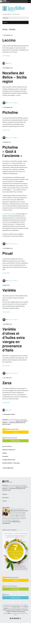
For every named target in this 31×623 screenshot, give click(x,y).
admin (10, 63)
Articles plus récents (9, 414)
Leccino (9, 40)
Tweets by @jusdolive (7, 468)
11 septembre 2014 (7, 35)
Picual (7, 253)
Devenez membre (15, 440)
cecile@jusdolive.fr (16, 521)
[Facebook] (10, 618)
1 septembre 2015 (7, 324)
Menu (6, 22)
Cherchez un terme (15, 597)
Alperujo (4, 453)
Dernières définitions (7, 446)
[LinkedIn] (16, 618)
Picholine (10, 112)
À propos (4, 494)
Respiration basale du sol (8, 449)
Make (9, 613)
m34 (13, 606)
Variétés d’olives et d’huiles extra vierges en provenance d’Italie (13, 339)
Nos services (5, 497)
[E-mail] (18, 618)
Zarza (7, 382)
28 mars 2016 (5, 285)
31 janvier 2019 (6, 142)
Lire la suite (6, 56)
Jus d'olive (4, 419)
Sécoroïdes (5, 456)
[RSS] (20, 618)
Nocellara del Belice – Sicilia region (14, 77)
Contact (4, 501)
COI (17, 515)
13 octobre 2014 (7, 377)
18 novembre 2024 (7, 68)
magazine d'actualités (21, 421)
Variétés (9, 290)
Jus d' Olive (17, 606)
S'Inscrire (15, 432)
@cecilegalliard (6, 523)
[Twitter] (12, 618)
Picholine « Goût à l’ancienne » (12, 151)
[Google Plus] (14, 618)
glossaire (4, 422)
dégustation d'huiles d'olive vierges (19, 510)
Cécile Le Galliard (13, 102)
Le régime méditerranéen (8, 459)
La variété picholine (8, 214)
